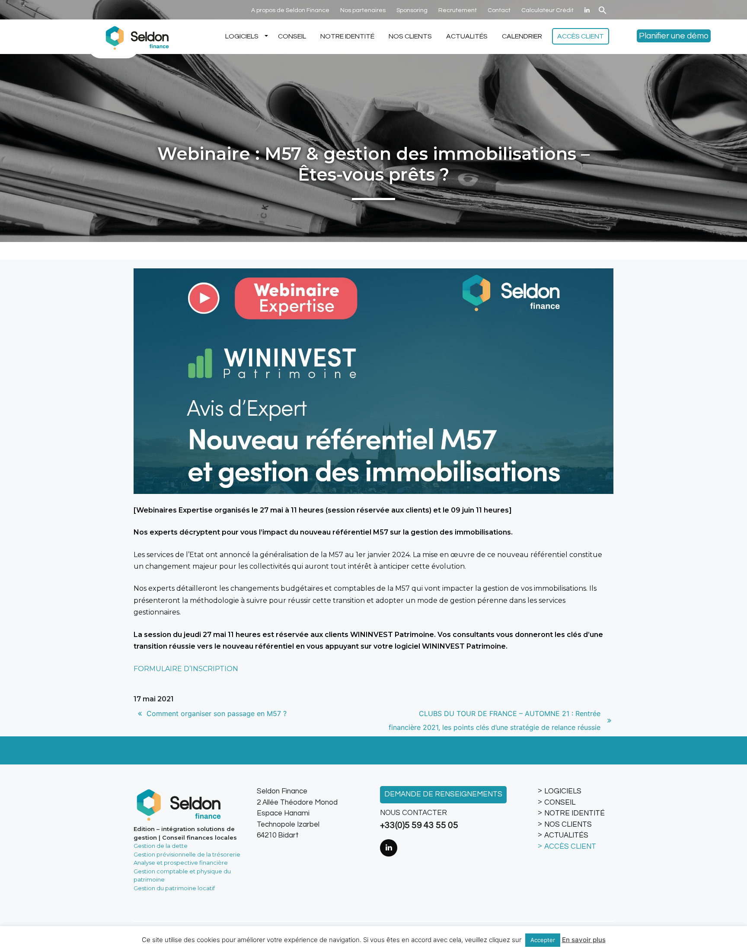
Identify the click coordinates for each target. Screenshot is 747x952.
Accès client (580, 36)
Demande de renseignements (443, 794)
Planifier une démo (674, 36)
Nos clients (410, 36)
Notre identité (347, 36)
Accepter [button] (542, 939)
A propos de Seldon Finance (290, 10)
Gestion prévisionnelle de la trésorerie (187, 854)
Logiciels (242, 36)
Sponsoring (412, 10)
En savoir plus (584, 940)
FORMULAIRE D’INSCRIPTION (186, 669)
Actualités (467, 36)
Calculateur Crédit (547, 10)
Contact (499, 10)
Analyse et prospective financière (181, 862)
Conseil (292, 36)
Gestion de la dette (161, 845)
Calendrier (522, 36)
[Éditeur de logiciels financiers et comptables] (136, 36)
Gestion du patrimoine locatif (174, 888)
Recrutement (457, 10)
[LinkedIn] (587, 10)
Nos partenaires (363, 10)
